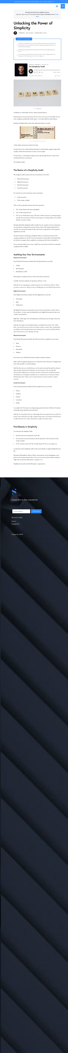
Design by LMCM (17, 534)
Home (14, 521)
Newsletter (15, 524)
